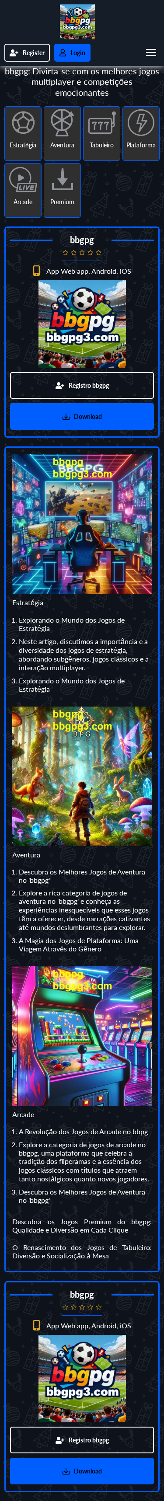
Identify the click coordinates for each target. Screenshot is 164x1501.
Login (77, 52)
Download (88, 416)
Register (34, 52)
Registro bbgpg (89, 385)
